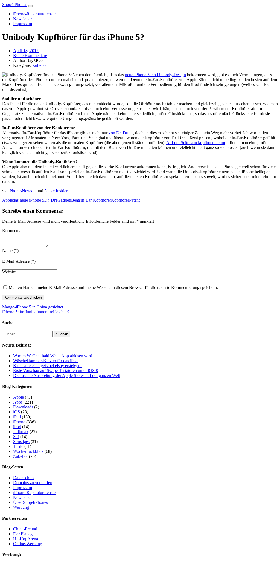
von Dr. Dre (119, 132)
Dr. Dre (50, 200)
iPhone (19, 421)
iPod (17, 426)
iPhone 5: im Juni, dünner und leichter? (36, 312)
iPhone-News (20, 190)
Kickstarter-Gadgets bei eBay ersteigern (47, 365)
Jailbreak (20, 431)
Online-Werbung (27, 543)
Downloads (23, 407)
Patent (134, 200)
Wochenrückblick (28, 451)
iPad (17, 417)
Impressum (22, 23)
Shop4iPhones (14, 4)
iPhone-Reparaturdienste (34, 14)
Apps (17, 402)
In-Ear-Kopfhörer (96, 200)
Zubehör (39, 65)
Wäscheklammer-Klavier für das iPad (45, 360)
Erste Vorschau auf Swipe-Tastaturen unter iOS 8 (55, 370)
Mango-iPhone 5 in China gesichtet (32, 307)
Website (9, 272)
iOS (16, 412)
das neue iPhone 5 (28, 200)
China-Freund (25, 529)
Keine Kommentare (30, 55)
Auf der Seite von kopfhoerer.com (195, 142)
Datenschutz (23, 477)
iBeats (75, 200)
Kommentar (12, 230)
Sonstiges (21, 441)
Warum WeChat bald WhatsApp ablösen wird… (55, 355)
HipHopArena (25, 538)
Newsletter (22, 18)
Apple (7, 200)
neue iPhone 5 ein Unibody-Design (155, 74)
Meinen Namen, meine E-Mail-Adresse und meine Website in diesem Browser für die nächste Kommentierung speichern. (113, 287)
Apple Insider (56, 190)
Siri (16, 436)
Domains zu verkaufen (32, 482)
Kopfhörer (120, 200)
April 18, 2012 (26, 50)
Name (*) (10, 250)
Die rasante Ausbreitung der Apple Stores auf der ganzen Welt (66, 375)
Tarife (18, 446)
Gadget (63, 200)
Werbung (21, 507)
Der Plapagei (24, 533)
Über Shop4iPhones (30, 502)
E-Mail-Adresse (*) (19, 261)
